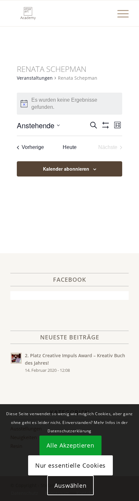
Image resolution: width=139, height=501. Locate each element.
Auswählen (70, 485)
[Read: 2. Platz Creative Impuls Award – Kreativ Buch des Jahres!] (16, 358)
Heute (70, 147)
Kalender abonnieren (66, 168)
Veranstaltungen (35, 78)
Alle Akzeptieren (70, 445)
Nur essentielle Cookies (70, 465)
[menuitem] (120, 13)
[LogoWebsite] (57, 13)
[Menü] (120, 13)
